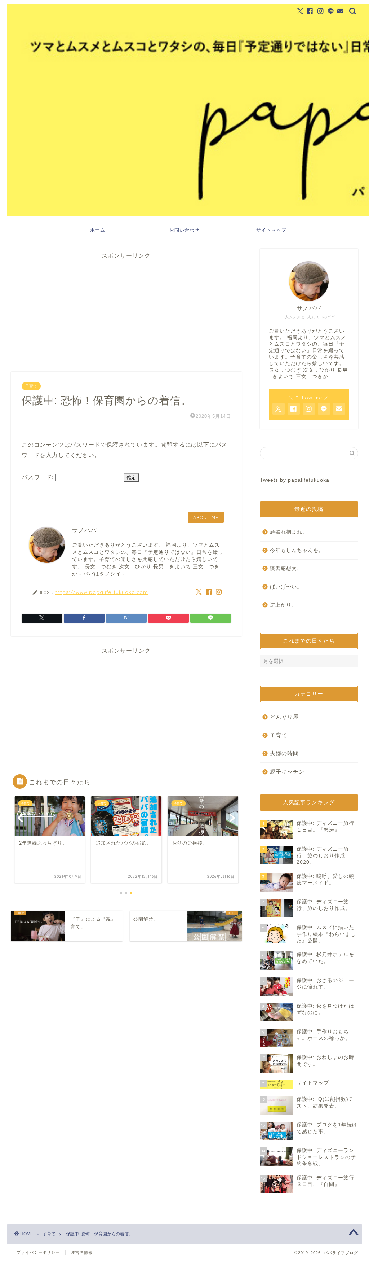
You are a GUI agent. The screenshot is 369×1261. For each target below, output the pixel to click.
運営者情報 (82, 1252)
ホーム (97, 230)
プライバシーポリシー (38, 1252)
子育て (31, 386)
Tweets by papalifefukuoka (294, 480)
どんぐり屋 (284, 717)
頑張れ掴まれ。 (289, 532)
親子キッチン (287, 772)
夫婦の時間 (284, 753)
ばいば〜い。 (286, 587)
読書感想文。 (286, 568)
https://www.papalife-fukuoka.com (101, 592)
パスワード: (38, 477)
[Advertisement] (126, 310)
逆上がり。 (283, 605)
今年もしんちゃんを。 (297, 550)
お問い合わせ (184, 230)
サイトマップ (271, 230)
